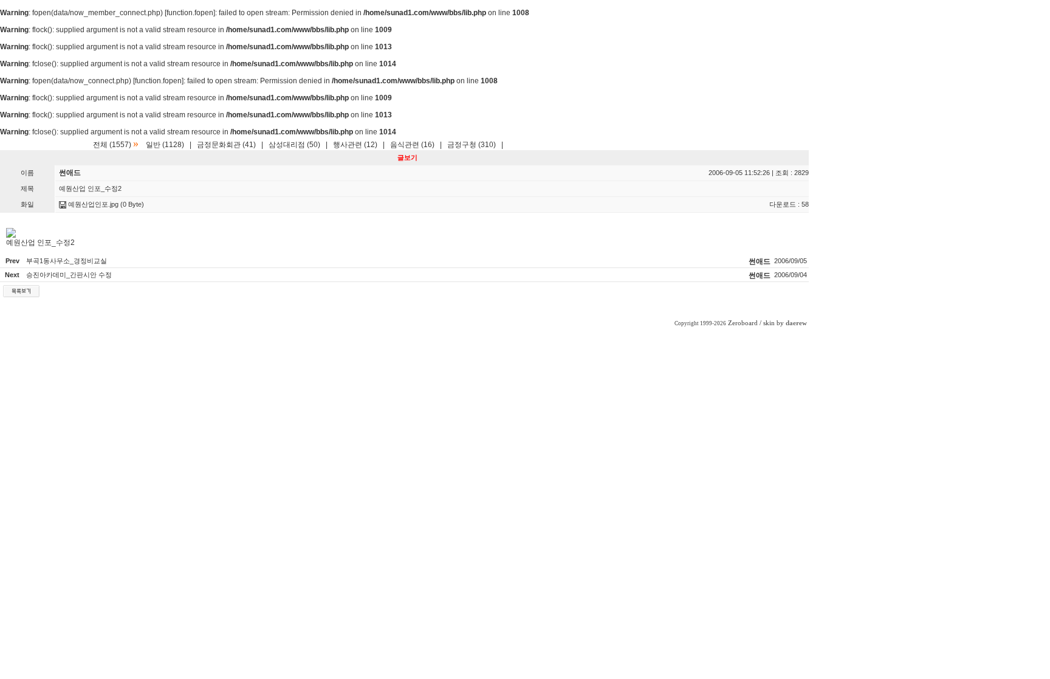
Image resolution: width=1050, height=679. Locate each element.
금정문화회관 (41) (226, 144)
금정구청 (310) (471, 144)
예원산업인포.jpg (92, 204)
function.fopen (189, 13)
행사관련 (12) (355, 144)
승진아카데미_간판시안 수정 (69, 274)
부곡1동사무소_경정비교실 (66, 260)
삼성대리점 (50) (294, 144)
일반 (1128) (165, 144)
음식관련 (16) (412, 144)
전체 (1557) (112, 144)
